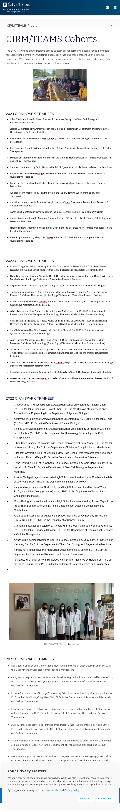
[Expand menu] (110, 25)
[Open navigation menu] (116, 7)
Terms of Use (52, 790)
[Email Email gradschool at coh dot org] (108, 7)
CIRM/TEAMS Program (23, 25)
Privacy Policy (71, 790)
